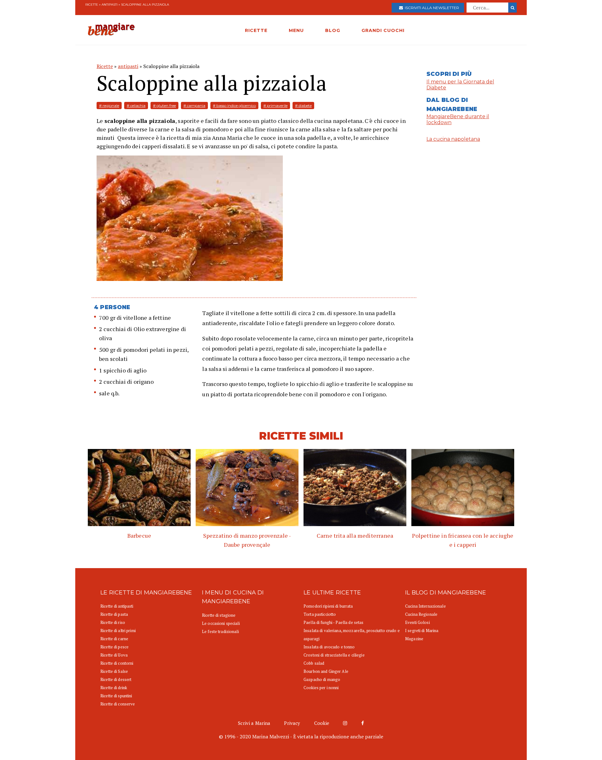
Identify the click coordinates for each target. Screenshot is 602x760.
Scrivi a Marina (254, 723)
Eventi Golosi (417, 622)
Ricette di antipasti (117, 606)
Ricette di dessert (115, 679)
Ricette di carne (114, 638)
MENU (296, 30)
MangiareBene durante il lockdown (457, 119)
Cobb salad (314, 663)
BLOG (332, 30)
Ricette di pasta (114, 614)
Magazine (414, 638)
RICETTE (256, 30)
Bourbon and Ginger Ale (326, 671)
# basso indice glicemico (234, 105)
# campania (194, 105)
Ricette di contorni (116, 663)
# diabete (303, 105)
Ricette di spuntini (116, 696)
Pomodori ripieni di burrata (328, 606)
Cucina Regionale (421, 614)
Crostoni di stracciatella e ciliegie (334, 655)
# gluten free (164, 105)
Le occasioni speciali (221, 623)
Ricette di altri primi (118, 630)
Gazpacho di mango (322, 679)
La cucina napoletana (453, 139)
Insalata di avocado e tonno (329, 647)
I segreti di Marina (421, 630)
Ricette (91, 5)
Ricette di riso (112, 622)
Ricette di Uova (114, 655)
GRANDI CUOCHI (383, 30)
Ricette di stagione (218, 615)
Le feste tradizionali (220, 631)
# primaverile (275, 105)
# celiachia (136, 105)
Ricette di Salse (114, 671)
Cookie (322, 723)
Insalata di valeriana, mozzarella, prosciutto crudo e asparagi (352, 634)
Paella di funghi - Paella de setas (333, 622)
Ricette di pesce (114, 647)
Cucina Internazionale (425, 606)
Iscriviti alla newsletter (431, 7)
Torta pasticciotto (320, 614)
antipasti (110, 5)
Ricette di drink (113, 687)
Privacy (292, 723)
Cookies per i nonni (321, 687)
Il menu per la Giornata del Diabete (460, 85)
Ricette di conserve (117, 704)
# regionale (109, 105)
